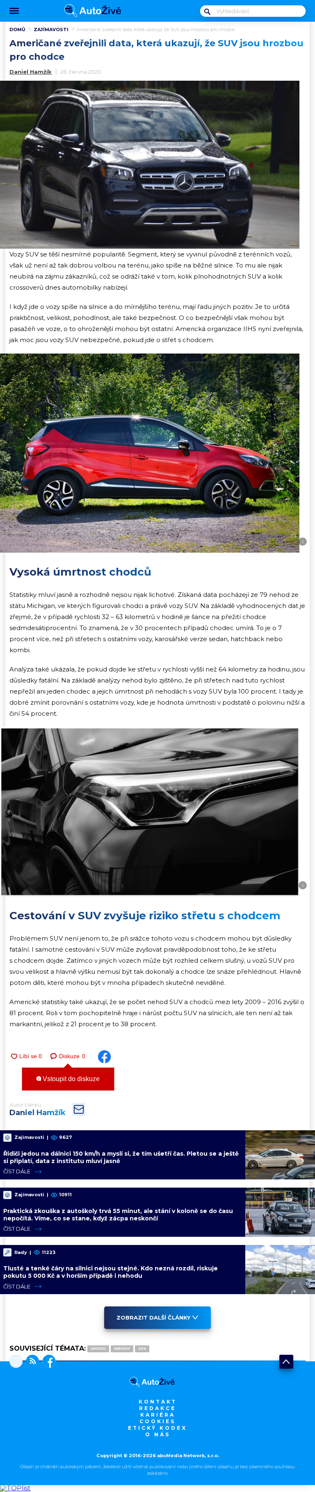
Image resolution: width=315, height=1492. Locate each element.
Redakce (157, 1408)
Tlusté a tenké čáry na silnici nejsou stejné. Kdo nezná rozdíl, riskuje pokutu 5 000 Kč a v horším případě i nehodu (110, 1272)
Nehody (122, 1349)
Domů (17, 29)
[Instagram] (16, 1362)
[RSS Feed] (31, 1362)
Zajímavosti (51, 29)
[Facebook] (47, 1362)
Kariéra (157, 1415)
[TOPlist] (15, 1488)
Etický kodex (157, 1428)
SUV (142, 1349)
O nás (157, 1434)
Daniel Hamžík (30, 71)
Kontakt (158, 1402)
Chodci (98, 1349)
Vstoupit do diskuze (70, 1078)
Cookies (157, 1421)
